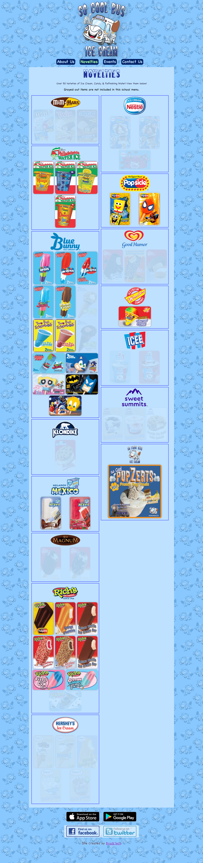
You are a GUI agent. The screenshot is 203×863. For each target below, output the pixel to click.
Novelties (89, 61)
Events (110, 61)
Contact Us (132, 61)
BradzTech (113, 843)
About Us (65, 61)
